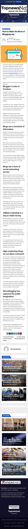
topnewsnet (11, 38)
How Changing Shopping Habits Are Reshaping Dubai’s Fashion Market (13, 426)
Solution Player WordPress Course (17, 526)
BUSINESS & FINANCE (7, 364)
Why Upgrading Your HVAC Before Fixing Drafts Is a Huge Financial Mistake (13, 470)
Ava (13, 458)
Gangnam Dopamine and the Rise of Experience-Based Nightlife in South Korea (13, 368)
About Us (9, 522)
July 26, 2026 (7, 458)
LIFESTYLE (5, 423)
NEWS (5, 467)
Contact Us (14, 522)
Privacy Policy (7, 526)
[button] (23, 21)
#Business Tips (10, 41)
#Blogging (17, 39)
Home (5, 522)
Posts (23, 522)
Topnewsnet (14, 15)
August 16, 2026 (8, 443)
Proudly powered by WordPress (7, 519)
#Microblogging (18, 41)
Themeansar (24, 519)
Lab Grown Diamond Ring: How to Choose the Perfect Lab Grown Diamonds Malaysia (13, 441)
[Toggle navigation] (13, 21)
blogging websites (13, 73)
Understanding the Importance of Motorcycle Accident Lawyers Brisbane (14, 396)
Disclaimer (19, 522)
